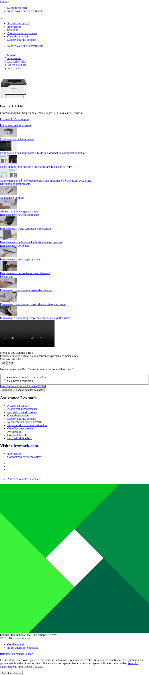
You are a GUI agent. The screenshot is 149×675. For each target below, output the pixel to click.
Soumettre (6, 390)
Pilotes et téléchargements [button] (22, 33)
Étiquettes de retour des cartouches (27, 425)
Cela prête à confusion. (20, 380)
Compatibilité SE (17, 435)
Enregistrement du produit (22, 412)
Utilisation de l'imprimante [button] (15, 183)
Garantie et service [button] (18, 36)
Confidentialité (15, 644)
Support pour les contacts (29, 390)
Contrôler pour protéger (20, 428)
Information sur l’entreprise (22, 647)
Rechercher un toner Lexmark (24, 421)
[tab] (74, 125)
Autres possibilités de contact (24, 479)
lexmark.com (26, 445)
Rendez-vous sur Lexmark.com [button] (25, 11)
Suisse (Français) (17, 7)
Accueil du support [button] (18, 23)
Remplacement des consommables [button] (19, 214)
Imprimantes (14, 58)
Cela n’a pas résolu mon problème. (27, 377)
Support (11, 55)
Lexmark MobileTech (19, 438)
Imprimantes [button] (14, 26)
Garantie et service (18, 415)
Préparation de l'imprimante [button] (15, 125)
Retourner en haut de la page (16, 653)
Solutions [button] (12, 29)
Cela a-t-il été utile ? (11, 359)
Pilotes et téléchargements (22, 408)
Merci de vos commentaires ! (16, 352)
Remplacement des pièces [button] (14, 245)
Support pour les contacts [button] (21, 39)
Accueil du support (18, 405)
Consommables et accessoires (24, 456)
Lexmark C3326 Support (14, 119)
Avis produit (14, 431)
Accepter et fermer (11, 673)
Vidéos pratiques (16, 64)
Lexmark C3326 (16, 61)
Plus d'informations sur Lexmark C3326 (23, 386)
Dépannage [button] (6, 276)
